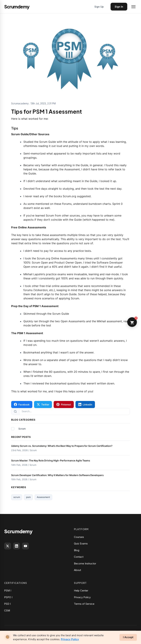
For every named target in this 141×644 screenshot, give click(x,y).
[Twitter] (7, 546)
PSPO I (8, 597)
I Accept (128, 637)
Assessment (43, 497)
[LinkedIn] (16, 546)
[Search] (15, 411)
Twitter (45, 404)
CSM (7, 610)
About (77, 570)
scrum (16, 497)
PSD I (7, 603)
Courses (79, 537)
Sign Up (99, 6)
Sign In (119, 6)
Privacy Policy (82, 597)
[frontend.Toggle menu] (133, 6)
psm (28, 497)
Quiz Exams (81, 543)
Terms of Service (84, 603)
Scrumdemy (18, 531)
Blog (76, 550)
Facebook (24, 404)
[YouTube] (25, 546)
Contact (78, 556)
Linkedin (87, 404)
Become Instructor (85, 563)
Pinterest (66, 404)
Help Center (81, 590)
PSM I (7, 590)
